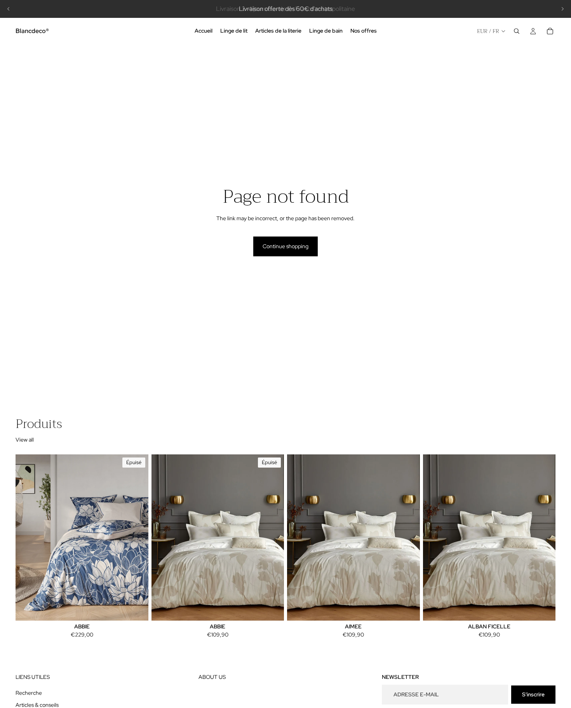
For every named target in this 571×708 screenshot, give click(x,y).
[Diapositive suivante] (562, 8)
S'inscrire (533, 694)
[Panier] (550, 31)
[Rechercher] (516, 31)
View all (25, 439)
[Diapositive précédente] (8, 8)
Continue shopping (285, 246)
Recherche (29, 692)
